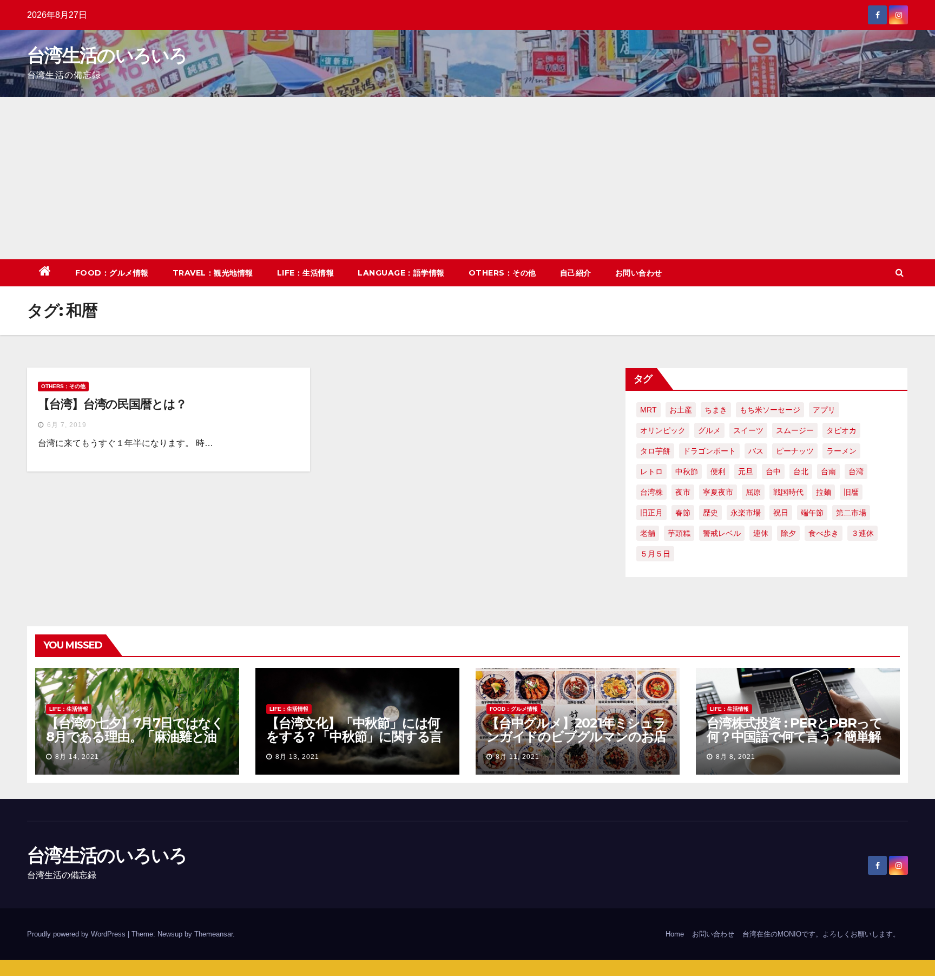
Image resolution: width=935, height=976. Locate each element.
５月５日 (655, 553)
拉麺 (823, 492)
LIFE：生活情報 (305, 273)
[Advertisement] (467, 178)
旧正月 (651, 512)
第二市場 (851, 512)
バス (755, 451)
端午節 (812, 512)
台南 (828, 471)
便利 (718, 471)
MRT (648, 409)
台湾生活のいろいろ (107, 55)
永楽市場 (745, 512)
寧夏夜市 (718, 492)
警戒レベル (722, 533)
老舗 (647, 533)
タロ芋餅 (655, 451)
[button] (900, 272)
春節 (682, 512)
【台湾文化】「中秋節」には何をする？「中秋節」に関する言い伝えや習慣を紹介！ (354, 736)
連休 (760, 533)
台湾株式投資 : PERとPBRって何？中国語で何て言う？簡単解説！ (794, 736)
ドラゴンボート (709, 451)
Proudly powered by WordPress (77, 934)
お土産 (680, 409)
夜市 (682, 492)
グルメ (709, 430)
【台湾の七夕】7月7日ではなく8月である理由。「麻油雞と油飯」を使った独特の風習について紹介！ (135, 743)
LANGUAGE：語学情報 (401, 273)
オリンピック (663, 430)
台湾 (856, 471)
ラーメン (841, 451)
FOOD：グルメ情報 (112, 273)
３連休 (862, 533)
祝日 (780, 512)
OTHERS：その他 (502, 273)
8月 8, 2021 (735, 757)
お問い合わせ (638, 273)
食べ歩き (823, 533)
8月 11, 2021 (517, 757)
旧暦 (851, 492)
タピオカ (841, 430)
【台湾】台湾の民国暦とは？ (112, 404)
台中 (773, 471)
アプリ (824, 409)
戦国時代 (788, 492)
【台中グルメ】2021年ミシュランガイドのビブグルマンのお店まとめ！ (576, 736)
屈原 (753, 492)
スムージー (795, 430)
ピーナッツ (795, 451)
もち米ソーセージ (770, 409)
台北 (800, 471)
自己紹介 (575, 273)
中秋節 (686, 471)
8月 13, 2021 (297, 757)
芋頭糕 (679, 533)
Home (675, 934)
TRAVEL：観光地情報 (213, 273)
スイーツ (748, 430)
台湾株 (651, 492)
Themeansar (213, 934)
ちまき (715, 409)
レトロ (651, 471)
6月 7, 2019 (67, 425)
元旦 (745, 471)
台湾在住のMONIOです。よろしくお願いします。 (821, 934)
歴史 (710, 512)
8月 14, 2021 (77, 757)
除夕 (788, 533)
